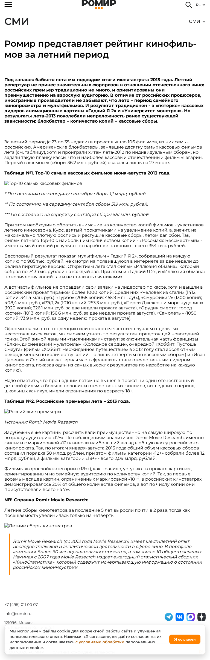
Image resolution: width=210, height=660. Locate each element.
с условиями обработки (99, 642)
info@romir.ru (17, 613)
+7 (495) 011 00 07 (21, 604)
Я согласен (185, 639)
